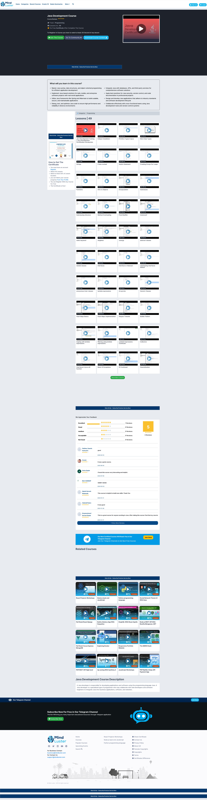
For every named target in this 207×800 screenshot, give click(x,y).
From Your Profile (62, 180)
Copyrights (138, 752)
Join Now (195, 700)
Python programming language (114, 743)
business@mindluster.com (56, 753)
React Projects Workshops (113, 737)
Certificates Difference (142, 758)
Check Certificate (140, 737)
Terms (136, 755)
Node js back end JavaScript (114, 740)
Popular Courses (81, 743)
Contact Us (138, 740)
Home (18, 4)
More (67, 4)
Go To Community (73, 38)
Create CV (45, 4)
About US (137, 746)
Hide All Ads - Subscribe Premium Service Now (85, 67)
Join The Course (56, 38)
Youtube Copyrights (141, 749)
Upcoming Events (82, 746)
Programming (91, 113)
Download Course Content (95, 38)
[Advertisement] (84, 53)
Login (203, 5)
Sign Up (194, 5)
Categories (25, 4)
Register (53, 169)
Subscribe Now (56, 719)
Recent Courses (35, 4)
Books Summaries (56, 4)
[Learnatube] (7, 3)
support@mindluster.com (56, 757)
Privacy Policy (139, 743)
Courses (79, 740)
